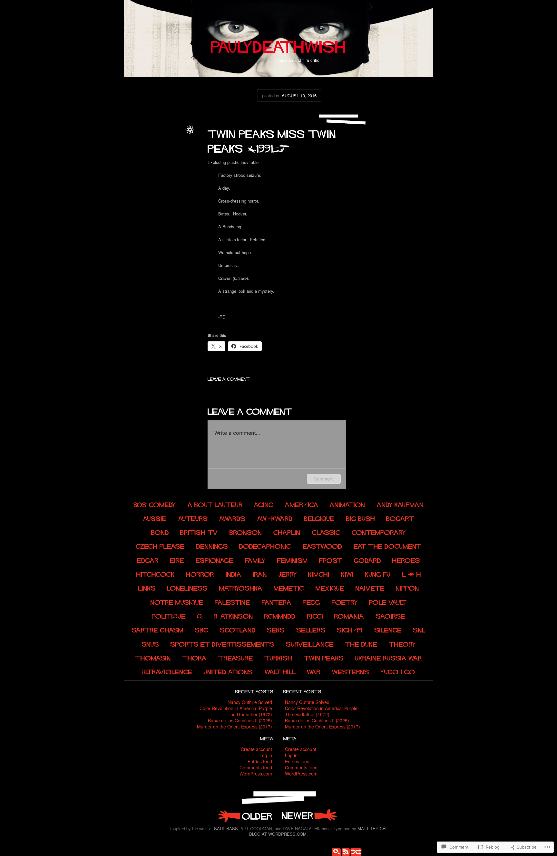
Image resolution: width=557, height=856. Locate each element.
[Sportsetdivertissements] (222, 643)
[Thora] (194, 657)
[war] (314, 671)
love (162, 177)
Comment (324, 478)
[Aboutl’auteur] (215, 504)
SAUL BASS (226, 828)
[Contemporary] (379, 532)
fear (129, 170)
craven (136, 156)
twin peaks (172, 142)
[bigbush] (360, 518)
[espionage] (215, 559)
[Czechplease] (160, 546)
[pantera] (277, 601)
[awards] (232, 518)
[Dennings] (212, 546)
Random (354, 851)
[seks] (276, 629)
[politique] (169, 616)
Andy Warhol (155, 149)
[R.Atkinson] (233, 616)
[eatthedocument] (387, 546)
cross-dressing (157, 156)
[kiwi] (347, 574)
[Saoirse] (391, 616)
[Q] (199, 616)
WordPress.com (255, 773)
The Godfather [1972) (250, 714)
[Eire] (177, 559)
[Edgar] (148, 559)
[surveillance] (310, 643)
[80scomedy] (155, 504)
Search (335, 851)
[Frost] (331, 559)
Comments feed (255, 767)
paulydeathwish (168, 135)
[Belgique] (319, 518)
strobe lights (162, 184)
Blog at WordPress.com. (278, 834)
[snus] (150, 643)
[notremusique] (177, 601)
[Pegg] (312, 601)
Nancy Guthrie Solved (250, 702)
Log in (265, 755)
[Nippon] (407, 587)
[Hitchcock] (155, 574)
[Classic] (326, 532)
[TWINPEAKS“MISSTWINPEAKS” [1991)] (273, 139)
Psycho (143, 184)
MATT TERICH (371, 828)
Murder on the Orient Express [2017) (234, 726)
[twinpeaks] (323, 657)
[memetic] (289, 587)
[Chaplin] (287, 532)
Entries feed (260, 761)
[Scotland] (238, 629)
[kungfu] (378, 574)
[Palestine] (233, 601)
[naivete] (369, 587)
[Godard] (367, 559)
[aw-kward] (275, 518)
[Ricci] (315, 616)
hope (160, 170)
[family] (255, 559)
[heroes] (406, 559)
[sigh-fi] (350, 629)
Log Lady (148, 177)
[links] (147, 587)
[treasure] (235, 657)
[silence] (388, 629)
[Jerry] (287, 574)
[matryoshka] (241, 587)
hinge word (144, 170)
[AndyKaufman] (400, 504)
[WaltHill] (280, 671)
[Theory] (402, 643)
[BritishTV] (199, 532)
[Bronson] (245, 532)
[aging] (264, 504)
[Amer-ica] (302, 504)
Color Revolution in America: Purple (236, 708)
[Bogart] (400, 518)
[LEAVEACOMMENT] (229, 378)
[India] (233, 574)
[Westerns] (350, 671)
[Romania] (349, 616)
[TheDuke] (361, 643)
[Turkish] (278, 657)
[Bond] (160, 532)
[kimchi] (319, 574)
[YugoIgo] (398, 671)
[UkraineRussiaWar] (388, 657)
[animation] (348, 504)
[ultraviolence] (167, 671)
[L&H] (411, 574)
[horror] (200, 574)
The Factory (151, 191)
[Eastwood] (322, 546)
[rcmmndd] (280, 616)
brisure (175, 149)
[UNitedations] (229, 671)
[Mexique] (329, 587)
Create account (256, 749)
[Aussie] (155, 518)
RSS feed (344, 851)
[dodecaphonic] (265, 546)
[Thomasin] (153, 657)
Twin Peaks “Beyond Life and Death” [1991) (309, 815)
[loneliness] (187, 587)
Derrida (174, 163)
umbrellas (173, 205)
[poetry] (345, 601)
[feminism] (292, 559)
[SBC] (202, 629)
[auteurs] (193, 518)
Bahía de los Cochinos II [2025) (240, 720)
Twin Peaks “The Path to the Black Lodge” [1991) (245, 815)
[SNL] (419, 629)
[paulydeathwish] (278, 44)
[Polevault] (388, 601)
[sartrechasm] (157, 629)
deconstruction (153, 163)
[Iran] (260, 574)
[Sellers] (311, 629)
